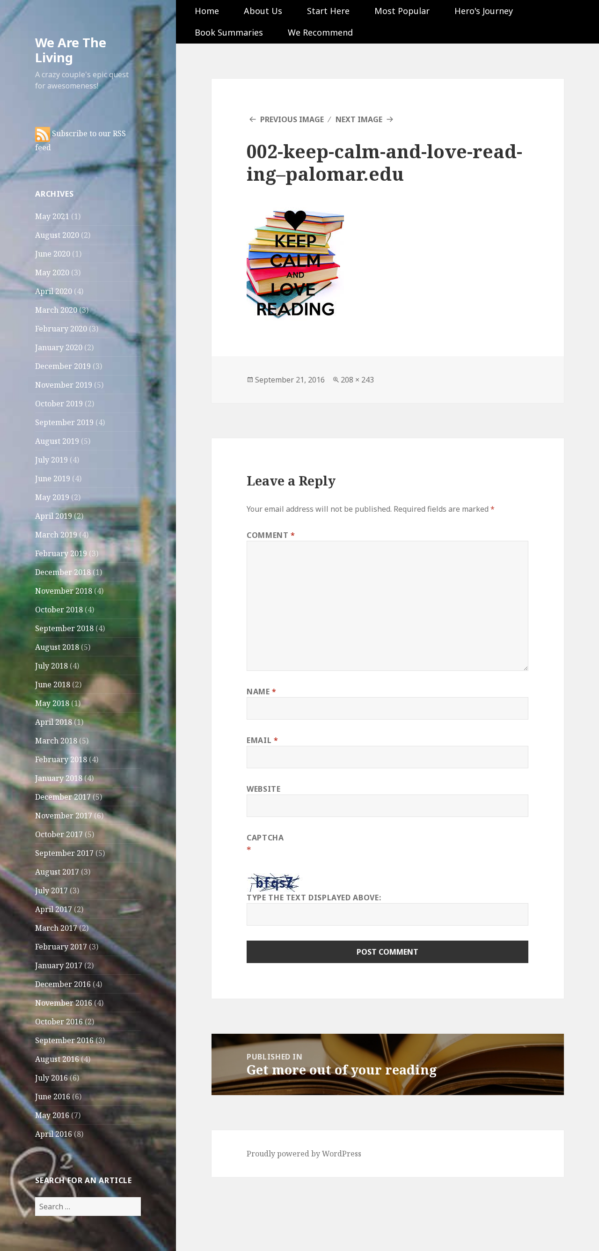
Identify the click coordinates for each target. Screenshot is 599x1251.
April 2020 (53, 291)
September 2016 (64, 1040)
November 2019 (63, 385)
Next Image (359, 119)
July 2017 (51, 890)
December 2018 (63, 572)
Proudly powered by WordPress (304, 1153)
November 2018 (63, 591)
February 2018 (61, 759)
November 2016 (63, 1003)
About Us (263, 10)
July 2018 (51, 666)
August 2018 (57, 647)
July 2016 (51, 1078)
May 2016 (52, 1115)
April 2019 (53, 516)
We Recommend (320, 32)
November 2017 (63, 815)
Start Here (328, 10)
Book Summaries (229, 32)
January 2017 (58, 965)
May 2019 (52, 497)
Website (263, 789)
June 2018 (52, 684)
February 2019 (61, 553)
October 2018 (59, 609)
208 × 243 (357, 380)
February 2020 (61, 329)
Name (262, 691)
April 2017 (53, 909)
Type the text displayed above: (314, 897)
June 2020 (52, 254)
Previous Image (292, 119)
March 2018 (56, 741)
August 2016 (57, 1059)
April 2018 (53, 722)
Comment (271, 535)
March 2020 (56, 310)
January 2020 (58, 347)
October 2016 (59, 1021)
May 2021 (52, 216)
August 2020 (57, 235)
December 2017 (63, 797)
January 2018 (58, 778)
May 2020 (52, 272)
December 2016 (63, 984)
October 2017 (59, 834)
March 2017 (56, 928)
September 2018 (64, 628)
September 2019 (64, 422)
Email (262, 740)
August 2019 (57, 441)
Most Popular (402, 10)
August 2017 (57, 872)
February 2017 (61, 947)
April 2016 (53, 1134)
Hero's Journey (483, 10)
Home (207, 10)
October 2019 (59, 403)
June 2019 (52, 478)
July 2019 (51, 460)
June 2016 (52, 1096)
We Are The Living (70, 50)
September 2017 (64, 853)
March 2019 (56, 535)
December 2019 (63, 366)
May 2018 (52, 703)
